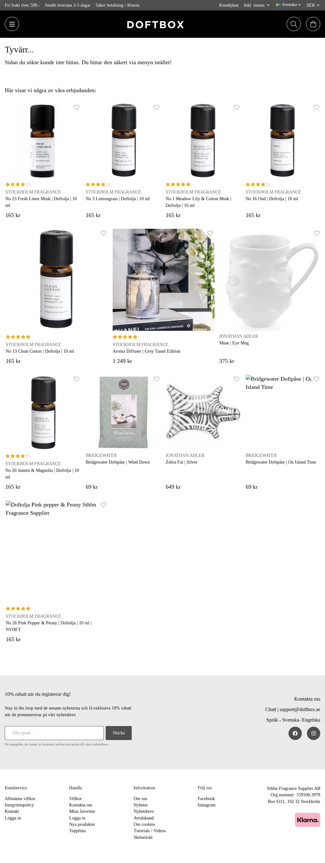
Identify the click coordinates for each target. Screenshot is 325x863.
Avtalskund (144, 818)
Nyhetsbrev (144, 811)
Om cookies (144, 824)
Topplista (77, 830)
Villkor (75, 798)
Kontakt (12, 811)
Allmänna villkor (20, 798)
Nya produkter (82, 824)
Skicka (119, 732)
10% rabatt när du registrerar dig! (38, 694)
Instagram (207, 805)
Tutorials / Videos (150, 830)
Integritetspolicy (19, 805)
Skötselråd (143, 837)
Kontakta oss (307, 699)
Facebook (206, 798)
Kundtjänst (229, 5)
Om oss (140, 798)
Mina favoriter (82, 811)
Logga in (13, 818)
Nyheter (141, 805)
